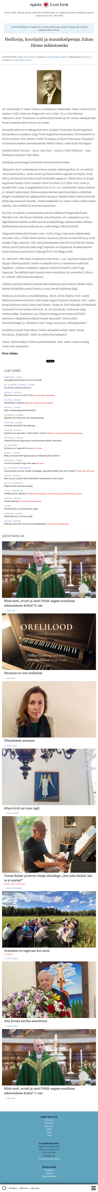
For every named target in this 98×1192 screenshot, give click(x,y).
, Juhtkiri (16, 407)
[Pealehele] (46, 7)
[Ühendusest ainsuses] (49, 736)
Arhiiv (49, 1129)
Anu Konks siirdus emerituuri (17, 387)
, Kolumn (16, 453)
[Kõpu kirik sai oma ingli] (49, 804)
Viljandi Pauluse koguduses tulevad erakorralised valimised (32, 440)
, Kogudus (22, 385)
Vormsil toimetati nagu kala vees (20, 463)
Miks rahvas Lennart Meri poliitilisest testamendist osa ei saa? (34, 478)
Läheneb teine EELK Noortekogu (19, 425)
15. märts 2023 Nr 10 (20, 60)
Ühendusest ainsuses (19, 740)
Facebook (49, 1170)
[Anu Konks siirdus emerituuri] (49, 1017)
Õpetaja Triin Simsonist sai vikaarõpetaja (24, 418)
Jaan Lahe (11, 610)
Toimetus (49, 1120)
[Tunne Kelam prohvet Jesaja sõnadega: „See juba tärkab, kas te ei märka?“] (49, 872)
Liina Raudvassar (14, 888)
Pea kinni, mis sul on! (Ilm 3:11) (18, 395)
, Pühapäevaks (17, 483)
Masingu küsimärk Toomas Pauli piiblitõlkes (25, 524)
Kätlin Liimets (13, 813)
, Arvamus (16, 392)
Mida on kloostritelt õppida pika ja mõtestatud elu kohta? (31, 455)
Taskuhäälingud (49, 1176)
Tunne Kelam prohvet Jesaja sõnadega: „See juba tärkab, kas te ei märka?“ (40, 471)
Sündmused (9, 377)
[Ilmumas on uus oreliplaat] (49, 669)
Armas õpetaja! (11, 501)
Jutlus (7, 483)
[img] (93, 1188)
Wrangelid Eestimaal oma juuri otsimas (23, 380)
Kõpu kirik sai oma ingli (21, 808)
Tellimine (23, 1188)
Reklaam (49, 1126)
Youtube (49, 1173)
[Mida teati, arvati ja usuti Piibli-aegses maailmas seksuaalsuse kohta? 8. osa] (49, 597)
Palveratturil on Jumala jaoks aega (21, 508)
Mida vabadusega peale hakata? (20, 410)
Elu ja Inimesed (52, 57)
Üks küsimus (9, 415)
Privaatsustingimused (49, 1158)
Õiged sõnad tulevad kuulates (18, 486)
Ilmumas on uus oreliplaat (23, 673)
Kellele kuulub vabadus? (16, 493)
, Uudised (18, 377)
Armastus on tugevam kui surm (19, 448)
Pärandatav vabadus (14, 402)
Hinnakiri (49, 1123)
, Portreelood (24, 468)
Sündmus (85, 57)
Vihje (49, 1132)
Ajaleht (36, 4)
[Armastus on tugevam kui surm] (49, 947)
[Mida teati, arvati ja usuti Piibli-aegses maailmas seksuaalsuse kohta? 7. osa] (49, 1084)
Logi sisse (34, 1188)
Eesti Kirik (59, 4)
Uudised (64, 57)
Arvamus (8, 392)
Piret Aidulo (29, 57)
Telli (49, 1135)
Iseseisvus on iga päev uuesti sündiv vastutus (26, 433)
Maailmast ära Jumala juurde (18, 516)
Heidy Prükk (12, 746)
